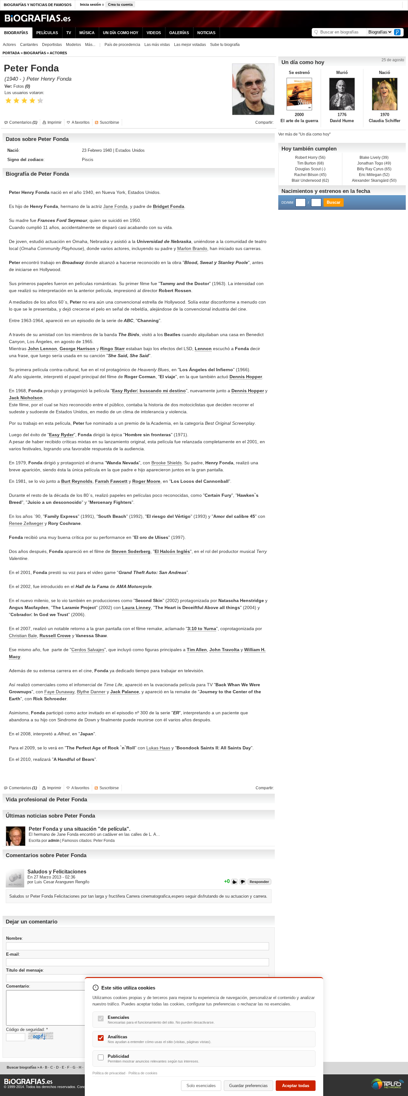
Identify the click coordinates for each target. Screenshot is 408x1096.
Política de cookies (142, 1073)
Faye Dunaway (59, 691)
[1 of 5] (8, 101)
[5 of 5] (40, 101)
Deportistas (52, 44)
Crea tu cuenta (120, 4)
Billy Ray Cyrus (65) (374, 169)
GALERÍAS (179, 33)
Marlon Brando (192, 248)
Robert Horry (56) (310, 157)
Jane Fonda (115, 206)
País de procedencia (122, 44)
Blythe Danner (91, 691)
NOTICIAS (206, 33)
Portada (11, 53)
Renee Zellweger (26, 523)
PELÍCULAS (47, 33)
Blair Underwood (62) (310, 180)
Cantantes (29, 44)
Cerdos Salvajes (87, 649)
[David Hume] (342, 94)
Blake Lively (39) (374, 157)
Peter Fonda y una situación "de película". (79, 829)
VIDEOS (154, 33)
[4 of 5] (32, 101)
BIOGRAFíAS (35, 53)
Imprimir (54, 122)
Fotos (21, 86)
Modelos (73, 44)
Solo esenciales (201, 1085)
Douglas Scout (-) (310, 169)
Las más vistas (157, 44)
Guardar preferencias (248, 1085)
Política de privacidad (108, 1073)
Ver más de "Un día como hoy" (304, 134)
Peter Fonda (104, 840)
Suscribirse (109, 122)
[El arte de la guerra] (299, 94)
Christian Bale (23, 635)
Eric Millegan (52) (374, 175)
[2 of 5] (16, 101)
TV (68, 33)
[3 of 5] (24, 101)
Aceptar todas (295, 1085)
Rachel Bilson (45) (310, 175)
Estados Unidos (130, 150)
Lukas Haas (158, 747)
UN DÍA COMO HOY (120, 33)
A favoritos (81, 122)
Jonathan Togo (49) (374, 163)
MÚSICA (87, 33)
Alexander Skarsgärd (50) (374, 180)
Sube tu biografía (225, 44)
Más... (90, 44)
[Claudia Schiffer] (384, 94)
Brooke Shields (166, 462)
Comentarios (23, 122)
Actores (9, 44)
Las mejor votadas (190, 44)
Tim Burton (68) (310, 163)
